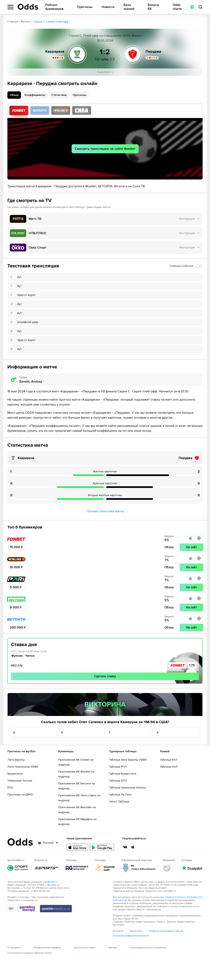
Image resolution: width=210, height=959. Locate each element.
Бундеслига (15, 773)
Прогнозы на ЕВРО (20, 794)
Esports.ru (46, 868)
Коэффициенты (35, 95)
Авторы (112, 947)
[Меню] (10, 7)
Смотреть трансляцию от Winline (60, 110)
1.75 (192, 665)
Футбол (26, 21)
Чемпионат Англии (19, 780)
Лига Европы (16, 759)
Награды (77, 868)
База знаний (128, 7)
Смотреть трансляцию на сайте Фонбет (105, 149)
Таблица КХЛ (168, 759)
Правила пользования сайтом (166, 931)
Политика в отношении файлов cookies (29, 952)
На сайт (191, 547)
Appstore (77, 847)
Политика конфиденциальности (131, 935)
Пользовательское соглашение (148, 947)
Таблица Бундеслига (122, 773)
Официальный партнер (138, 868)
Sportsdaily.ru (17, 868)
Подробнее (103, 72)
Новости (108, 7)
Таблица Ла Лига (120, 794)
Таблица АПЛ (118, 780)
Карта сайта (136, 931)
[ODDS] (28, 7)
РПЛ (10, 787)
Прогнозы (84, 7)
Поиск (200, 7)
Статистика (59, 95)
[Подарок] (192, 7)
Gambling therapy (27, 908)
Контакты (118, 931)
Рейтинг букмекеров (54, 7)
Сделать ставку (105, 676)
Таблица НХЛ (169, 766)
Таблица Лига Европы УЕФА (128, 759)
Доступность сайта (84, 947)
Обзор (14, 95)
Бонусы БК (153, 7)
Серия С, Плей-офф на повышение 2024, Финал (105, 36)
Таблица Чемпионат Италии (127, 787)
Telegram (132, 847)
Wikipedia (167, 868)
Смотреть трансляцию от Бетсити (39, 110)
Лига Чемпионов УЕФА (22, 766)
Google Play (102, 847)
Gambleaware (56, 908)
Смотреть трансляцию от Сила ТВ (81, 110)
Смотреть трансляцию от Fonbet (18, 110)
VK (125, 847)
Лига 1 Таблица (119, 801)
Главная (12, 21)
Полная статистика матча (105, 511)
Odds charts (177, 7)
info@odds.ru (50, 881)
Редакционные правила (47, 947)
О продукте (14, 947)
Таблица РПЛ (118, 766)
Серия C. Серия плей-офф (51, 21)
